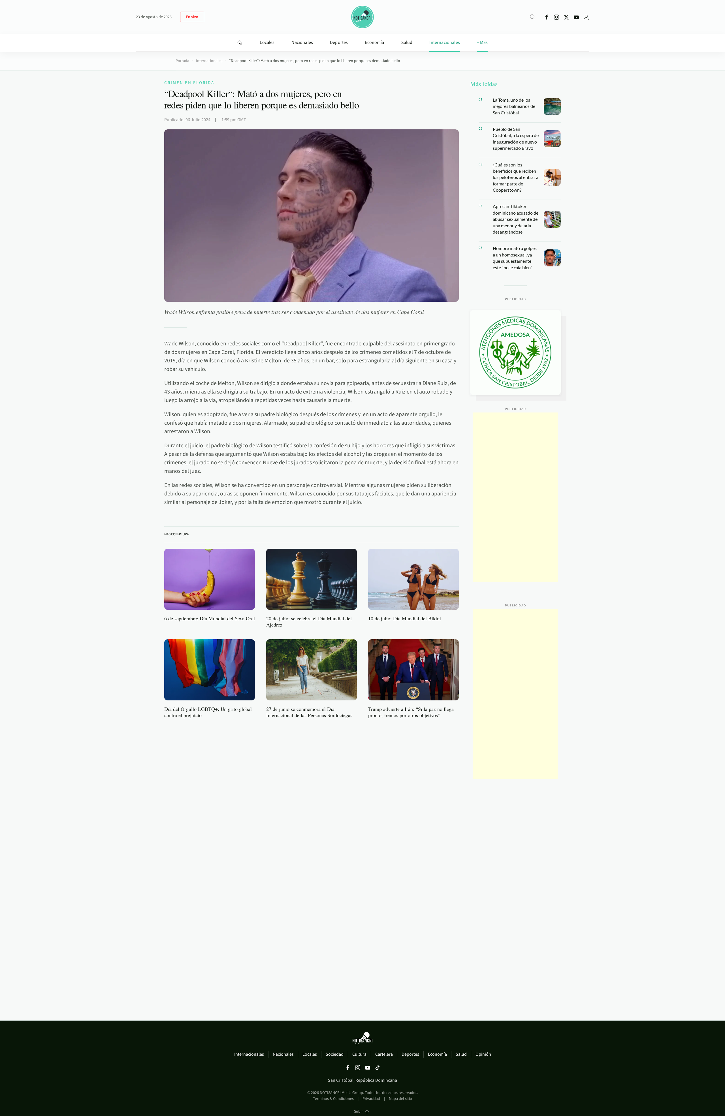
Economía (374, 42)
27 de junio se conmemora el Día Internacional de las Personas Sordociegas (309, 712)
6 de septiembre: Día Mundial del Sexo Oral (209, 618)
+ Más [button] (482, 42)
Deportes (339, 42)
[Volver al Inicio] (362, 17)
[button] (532, 17)
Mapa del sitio (400, 1099)
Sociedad (335, 1054)
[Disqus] (311, 795)
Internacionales (444, 42)
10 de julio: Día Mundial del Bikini (404, 618)
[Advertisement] (515, 497)
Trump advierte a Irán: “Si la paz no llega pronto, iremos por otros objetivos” (411, 712)
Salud (407, 42)
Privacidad (371, 1099)
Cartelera (384, 1054)
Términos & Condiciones (333, 1099)
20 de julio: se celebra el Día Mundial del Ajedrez (309, 621)
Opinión (483, 1054)
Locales (267, 42)
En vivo (192, 17)
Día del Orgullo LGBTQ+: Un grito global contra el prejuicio (208, 712)
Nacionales (302, 42)
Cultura (359, 1054)
